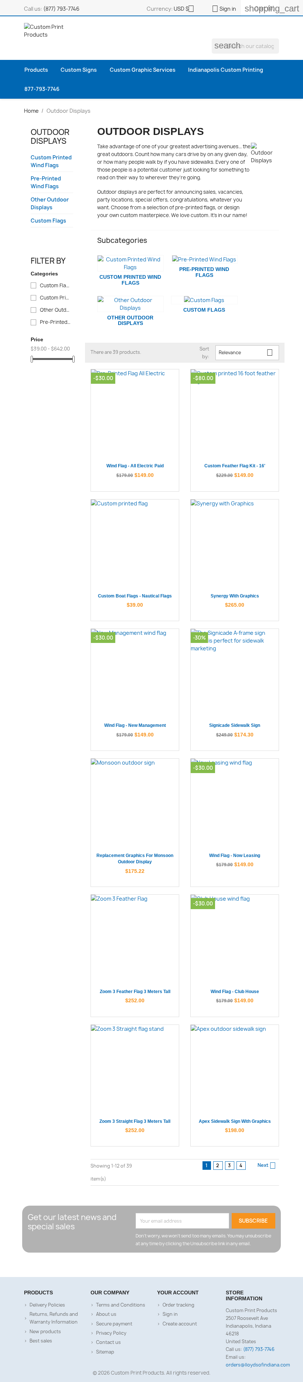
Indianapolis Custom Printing (225, 69)
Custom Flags (48, 220)
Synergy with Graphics (235, 596)
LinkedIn (172, 1265)
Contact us (108, 1342)
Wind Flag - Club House (235, 991)
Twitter (144, 1265)
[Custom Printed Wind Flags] (130, 263)
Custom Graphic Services (143, 69)
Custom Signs (79, 69)
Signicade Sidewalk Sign (234, 725)
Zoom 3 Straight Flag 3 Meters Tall (134, 1121)
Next (267, 1165)
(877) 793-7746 (61, 8)
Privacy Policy (111, 1333)
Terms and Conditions (120, 1305)
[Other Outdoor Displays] (130, 304)
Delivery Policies (47, 1305)
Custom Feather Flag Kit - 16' (234, 465)
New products (45, 1331)
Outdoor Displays (50, 136)
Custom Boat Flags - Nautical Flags (135, 596)
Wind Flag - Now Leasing (234, 855)
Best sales (41, 1341)
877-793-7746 (41, 88)
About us (106, 1314)
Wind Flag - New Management (135, 725)
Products (36, 69)
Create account (180, 1324)
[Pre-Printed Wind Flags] (204, 259)
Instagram (158, 1265)
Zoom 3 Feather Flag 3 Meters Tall (135, 991)
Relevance (246, 353)
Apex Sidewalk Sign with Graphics (235, 1121)
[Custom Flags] (204, 300)
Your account (178, 1292)
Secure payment (114, 1324)
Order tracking (178, 1305)
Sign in (170, 1314)
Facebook (130, 1265)
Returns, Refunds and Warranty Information (54, 1318)
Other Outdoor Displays (50, 203)
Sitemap (105, 1352)
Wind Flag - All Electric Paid (135, 465)
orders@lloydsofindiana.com (258, 1365)
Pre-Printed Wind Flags (46, 182)
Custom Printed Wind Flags (51, 161)
